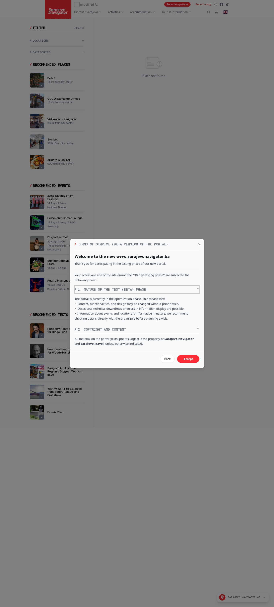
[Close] (199, 244)
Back (167, 359)
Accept (188, 359)
